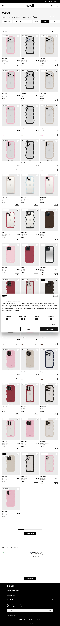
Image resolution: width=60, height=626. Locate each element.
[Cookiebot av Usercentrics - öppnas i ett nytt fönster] (52, 296)
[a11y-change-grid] (52, 31)
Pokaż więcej (30, 578)
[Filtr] (56, 31)
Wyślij (50, 610)
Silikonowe (18, 21)
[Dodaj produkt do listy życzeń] (18, 36)
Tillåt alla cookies (49, 329)
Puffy (36, 21)
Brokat (54, 21)
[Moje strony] (51, 5)
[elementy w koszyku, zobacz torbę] (57, 5)
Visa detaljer (52, 324)
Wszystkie (7, 21)
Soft (28, 21)
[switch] (23, 319)
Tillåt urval (29, 329)
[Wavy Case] (11, 45)
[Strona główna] (3, 547)
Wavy (45, 21)
